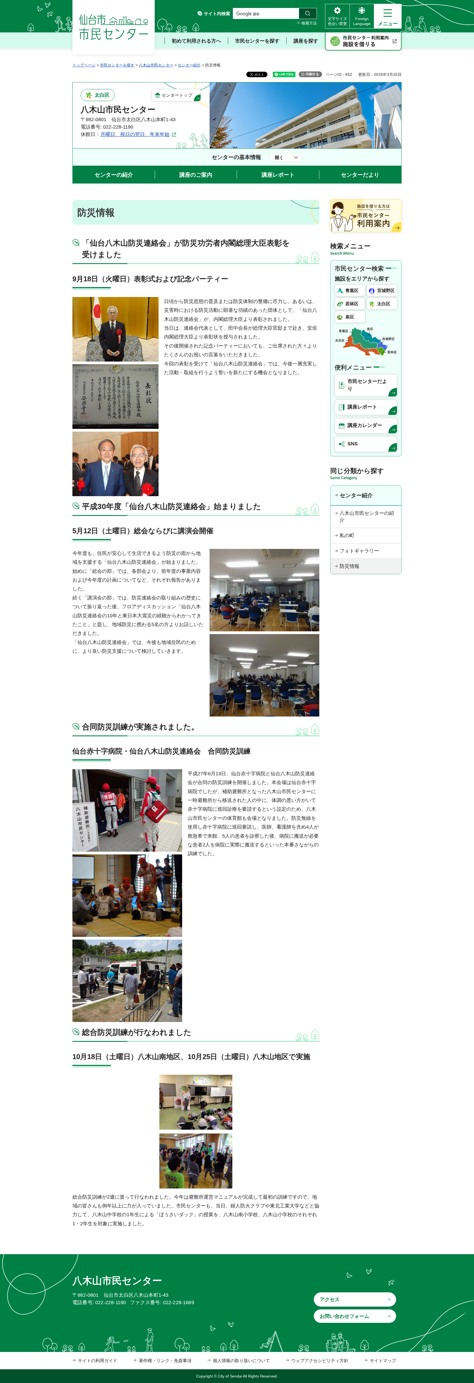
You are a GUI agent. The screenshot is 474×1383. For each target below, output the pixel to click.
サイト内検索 (217, 13)
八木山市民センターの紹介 (367, 516)
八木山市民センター (156, 65)
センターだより (360, 175)
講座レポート (278, 175)
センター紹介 (189, 65)
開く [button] (279, 157)
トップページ (83, 65)
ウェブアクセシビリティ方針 (319, 1360)
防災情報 (349, 566)
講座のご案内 (195, 175)
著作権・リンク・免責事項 (165, 1360)
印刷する (312, 74)
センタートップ (177, 95)
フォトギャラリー (359, 551)
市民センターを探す (117, 65)
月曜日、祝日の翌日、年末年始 (135, 134)
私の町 (347, 535)
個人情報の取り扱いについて (241, 1360)
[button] (387, 16)
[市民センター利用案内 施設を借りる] (363, 41)
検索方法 (309, 23)
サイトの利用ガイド (97, 1360)
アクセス (330, 1299)
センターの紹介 (114, 175)
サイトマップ (383, 1360)
